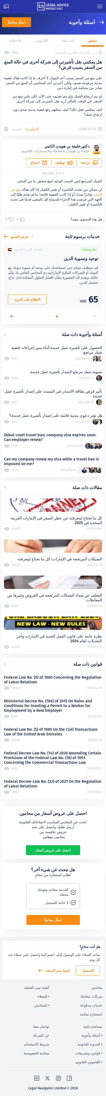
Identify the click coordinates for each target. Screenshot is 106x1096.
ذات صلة (68, 40)
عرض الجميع (20, 236)
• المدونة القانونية (89, 1044)
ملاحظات (15, 40)
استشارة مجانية (91, 1014)
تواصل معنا (41, 1026)
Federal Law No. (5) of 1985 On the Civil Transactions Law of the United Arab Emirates (51, 731)
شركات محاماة (91, 996)
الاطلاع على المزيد (27, 299)
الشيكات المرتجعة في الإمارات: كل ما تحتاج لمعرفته (60, 559)
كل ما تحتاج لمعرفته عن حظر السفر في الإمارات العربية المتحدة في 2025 (56, 520)
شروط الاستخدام (36, 1044)
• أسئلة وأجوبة (91, 1035)
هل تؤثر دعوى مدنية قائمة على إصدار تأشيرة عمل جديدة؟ (55, 415)
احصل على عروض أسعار (53, 850)
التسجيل (88, 970)
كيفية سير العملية (57, 970)
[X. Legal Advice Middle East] (47, 1078)
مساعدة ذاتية (93, 1026)
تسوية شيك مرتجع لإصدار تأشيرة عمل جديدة (66, 371)
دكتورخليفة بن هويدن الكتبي (67, 146)
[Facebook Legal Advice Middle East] (69, 1078)
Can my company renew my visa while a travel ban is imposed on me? (51, 461)
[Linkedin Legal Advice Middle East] (36, 1078)
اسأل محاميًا (16, 22)
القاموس (41, 40)
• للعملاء (43, 996)
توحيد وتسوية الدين (81, 258)
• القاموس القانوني (88, 1061)
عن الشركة (41, 1035)
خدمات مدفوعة (91, 1005)
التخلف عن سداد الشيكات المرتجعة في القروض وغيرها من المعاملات (54, 597)
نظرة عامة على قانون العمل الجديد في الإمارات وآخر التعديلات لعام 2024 (59, 638)
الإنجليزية (32, 129)
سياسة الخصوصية (36, 1053)
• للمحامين (41, 1005)
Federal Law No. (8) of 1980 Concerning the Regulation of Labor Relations (52, 679)
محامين (96, 987)
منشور (92, 40)
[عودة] (99, 22)
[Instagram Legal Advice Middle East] (58, 1078)
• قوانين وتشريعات (88, 1053)
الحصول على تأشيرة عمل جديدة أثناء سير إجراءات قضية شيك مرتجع (56, 350)
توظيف (60, 162)
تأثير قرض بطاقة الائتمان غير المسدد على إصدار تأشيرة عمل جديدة (53, 393)
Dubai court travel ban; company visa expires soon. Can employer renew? (50, 437)
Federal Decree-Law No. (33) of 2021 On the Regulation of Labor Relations (52, 783)
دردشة (85, 162)
